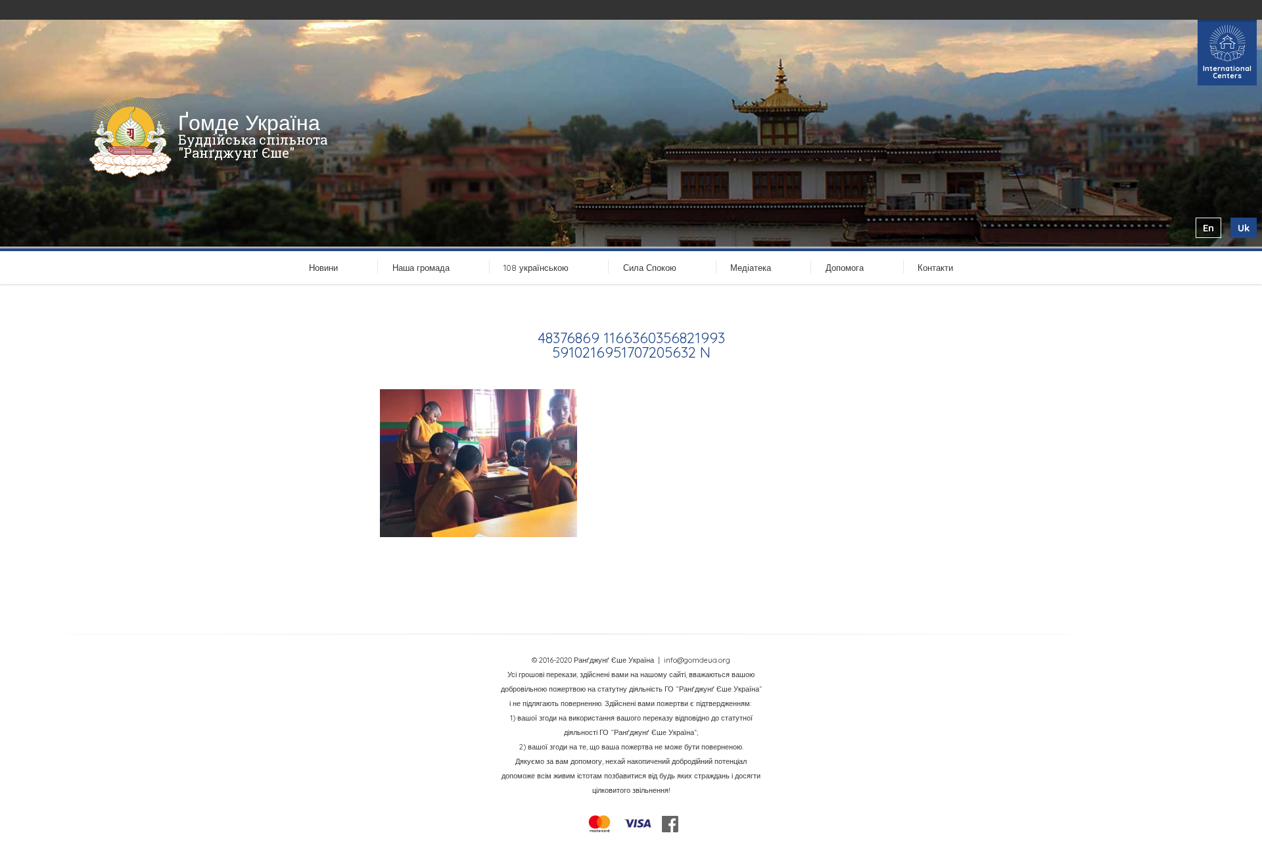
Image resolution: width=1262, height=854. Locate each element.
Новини (323, 267)
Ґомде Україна (249, 122)
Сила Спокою (649, 267)
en (1208, 228)
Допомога (845, 267)
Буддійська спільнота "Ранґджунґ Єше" (252, 146)
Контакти (935, 267)
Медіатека (750, 267)
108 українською (536, 267)
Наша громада (421, 267)
